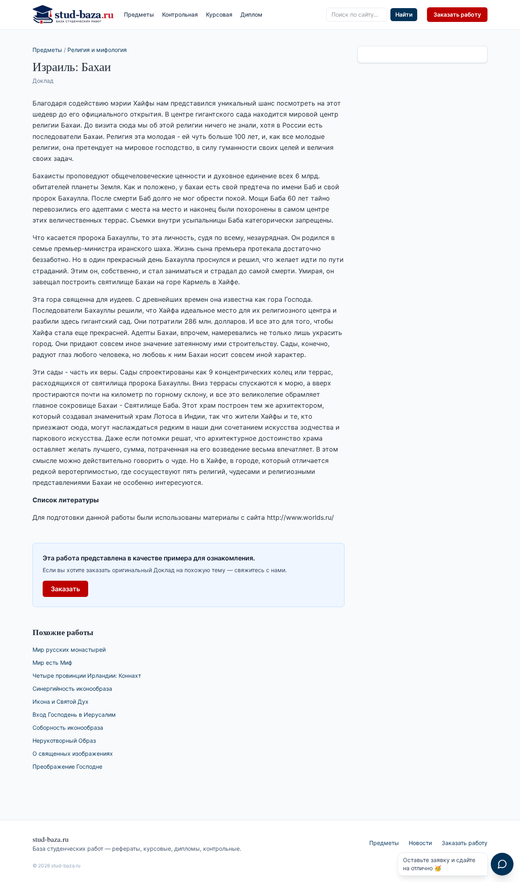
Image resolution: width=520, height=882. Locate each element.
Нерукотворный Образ (64, 740)
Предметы (139, 14)
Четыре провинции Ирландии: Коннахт (86, 675)
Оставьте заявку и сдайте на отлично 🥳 (439, 863)
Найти (403, 14)
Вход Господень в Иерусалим (74, 714)
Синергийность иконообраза (72, 688)
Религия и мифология (97, 49)
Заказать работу (457, 14)
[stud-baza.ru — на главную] (73, 14)
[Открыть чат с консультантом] (502, 864)
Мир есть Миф (52, 662)
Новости (420, 842)
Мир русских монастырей (69, 649)
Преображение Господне (67, 766)
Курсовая (219, 14)
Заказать (65, 589)
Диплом (251, 14)
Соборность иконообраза (67, 727)
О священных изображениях (72, 753)
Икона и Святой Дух (60, 701)
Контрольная (180, 14)
